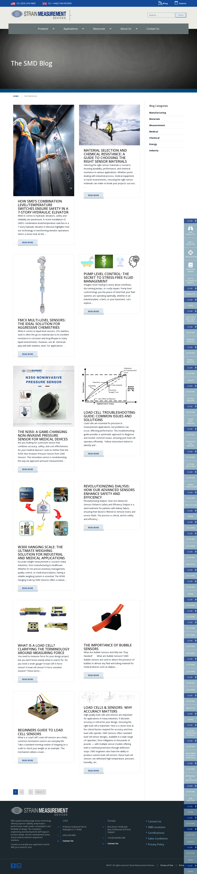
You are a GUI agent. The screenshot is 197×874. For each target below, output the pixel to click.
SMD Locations (156, 827)
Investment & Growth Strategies (190, 755)
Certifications (156, 833)
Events (182, 3)
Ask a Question (190, 243)
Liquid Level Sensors (190, 421)
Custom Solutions (190, 465)
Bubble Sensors (190, 361)
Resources (190, 564)
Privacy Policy (156, 844)
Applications (191, 257)
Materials (154, 119)
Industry (154, 150)
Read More (27, 242)
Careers (190, 842)
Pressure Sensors (190, 340)
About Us (190, 708)
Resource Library (190, 270)
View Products (190, 233)
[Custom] (190, 332)
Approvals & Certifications (191, 778)
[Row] (190, 516)
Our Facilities (190, 799)
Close (190, 221)
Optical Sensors (190, 399)
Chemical (154, 137)
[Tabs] (190, 305)
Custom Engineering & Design (191, 733)
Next (40, 791)
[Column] (190, 528)
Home (15, 96)
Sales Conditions (158, 838)
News (190, 860)
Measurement (157, 125)
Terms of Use (166, 865)
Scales (190, 380)
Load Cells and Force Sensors (190, 319)
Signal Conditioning (191, 485)
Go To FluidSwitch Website (191, 280)
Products (190, 294)
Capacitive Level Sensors (190, 443)
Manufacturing (157, 112)
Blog (165, 3)
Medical (153, 131)
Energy (153, 144)
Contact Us (68, 841)
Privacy (182, 865)
